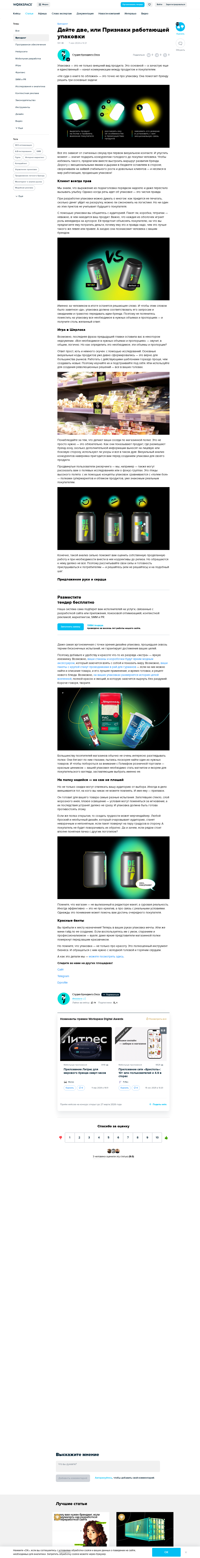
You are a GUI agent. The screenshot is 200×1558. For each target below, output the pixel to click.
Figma (17, 157)
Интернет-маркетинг (34, 157)
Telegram (63, 976)
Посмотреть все (157, 1019)
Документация (85, 13)
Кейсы (17, 13)
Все (17, 30)
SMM (39, 151)
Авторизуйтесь (103, 1477)
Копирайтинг (21, 163)
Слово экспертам (62, 13)
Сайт (60, 969)
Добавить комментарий (72, 1478)
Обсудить (180, 50)
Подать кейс (159, 1104)
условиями (65, 1550)
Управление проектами (26, 169)
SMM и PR (20, 79)
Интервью (130, 13)
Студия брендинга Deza (86, 54)
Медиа (44, 4)
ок (166, 1552)
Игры (18, 65)
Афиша (42, 13)
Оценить (70, 1088)
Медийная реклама (24, 188)
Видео (144, 13)
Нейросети (21, 51)
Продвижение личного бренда (29, 176)
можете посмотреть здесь (106, 956)
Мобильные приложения (75, 1065)
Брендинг (20, 37)
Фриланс (20, 72)
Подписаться (112, 994)
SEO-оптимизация (23, 145)
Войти (159, 4)
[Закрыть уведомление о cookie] (186, 1552)
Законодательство (25, 100)
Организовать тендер (132, 4)
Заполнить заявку (70, 626)
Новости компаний (109, 13)
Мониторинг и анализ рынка (28, 182)
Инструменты (22, 107)
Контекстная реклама (27, 93)
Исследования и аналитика (30, 86)
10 (157, 1136)
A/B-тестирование (23, 151)
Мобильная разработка (28, 58)
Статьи (29, 13)
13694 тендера (95, 625)
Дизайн (19, 114)
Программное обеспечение (30, 44)
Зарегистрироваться (175, 4)
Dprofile (62, 982)
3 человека (99, 1156)
